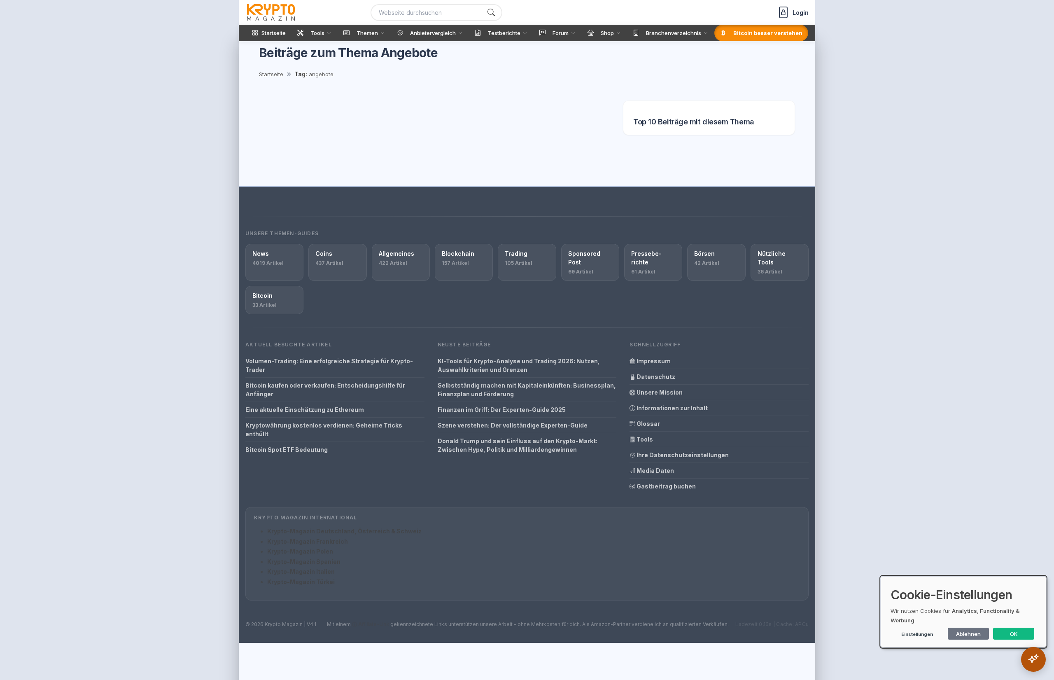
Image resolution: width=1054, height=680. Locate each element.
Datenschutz (655, 376)
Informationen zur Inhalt (671, 407)
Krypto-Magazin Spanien (303, 561)
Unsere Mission (659, 392)
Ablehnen (968, 634)
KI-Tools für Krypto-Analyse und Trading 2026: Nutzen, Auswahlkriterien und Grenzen (519, 365)
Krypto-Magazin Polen (300, 551)
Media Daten (654, 470)
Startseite (271, 74)
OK (1014, 634)
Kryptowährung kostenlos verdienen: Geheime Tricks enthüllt (323, 429)
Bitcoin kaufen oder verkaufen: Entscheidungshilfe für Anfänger (325, 389)
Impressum (653, 361)
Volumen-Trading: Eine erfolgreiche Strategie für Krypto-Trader (329, 365)
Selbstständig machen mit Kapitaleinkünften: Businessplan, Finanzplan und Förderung (527, 389)
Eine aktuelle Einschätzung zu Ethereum (304, 409)
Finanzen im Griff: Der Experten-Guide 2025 (502, 409)
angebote (321, 74)
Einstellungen (917, 634)
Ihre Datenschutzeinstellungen (682, 454)
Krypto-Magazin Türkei (301, 581)
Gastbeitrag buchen (665, 486)
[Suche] (491, 12)
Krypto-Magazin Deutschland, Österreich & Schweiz (344, 531)
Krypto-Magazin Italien (301, 571)
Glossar (647, 423)
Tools (644, 439)
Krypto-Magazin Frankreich (307, 541)
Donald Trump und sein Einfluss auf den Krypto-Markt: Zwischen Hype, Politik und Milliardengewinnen (517, 445)
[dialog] (963, 612)
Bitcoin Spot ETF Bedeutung (286, 449)
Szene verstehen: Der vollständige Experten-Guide (513, 425)
